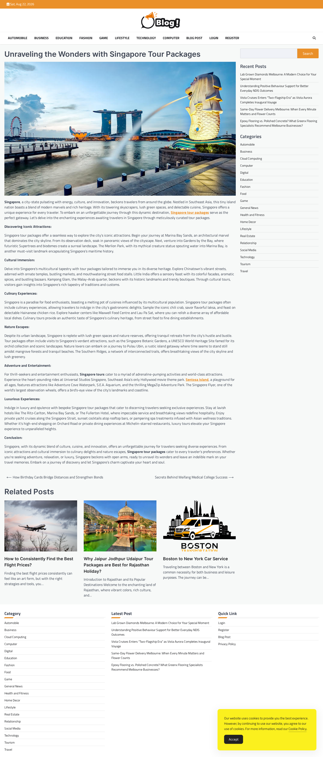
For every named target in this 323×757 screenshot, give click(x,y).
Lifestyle (122, 38)
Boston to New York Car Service (195, 558)
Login (213, 38)
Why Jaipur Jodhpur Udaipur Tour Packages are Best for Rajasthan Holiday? (118, 565)
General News (249, 207)
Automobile (17, 38)
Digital (244, 172)
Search (308, 53)
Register (232, 38)
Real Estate (247, 235)
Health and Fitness (252, 214)
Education (64, 38)
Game (103, 38)
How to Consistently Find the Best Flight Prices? (38, 562)
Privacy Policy (227, 644)
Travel (244, 271)
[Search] (314, 38)
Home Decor (248, 221)
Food (243, 193)
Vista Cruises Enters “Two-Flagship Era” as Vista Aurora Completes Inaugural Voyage (276, 99)
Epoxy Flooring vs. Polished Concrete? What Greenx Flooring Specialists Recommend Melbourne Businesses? (278, 123)
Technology (146, 38)
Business (41, 38)
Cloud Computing (251, 158)
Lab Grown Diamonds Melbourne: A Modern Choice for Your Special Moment (160, 622)
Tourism (245, 264)
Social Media (248, 250)
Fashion (85, 38)
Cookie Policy (298, 728)
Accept (233, 739)
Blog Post (194, 38)
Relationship (248, 243)
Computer (171, 38)
